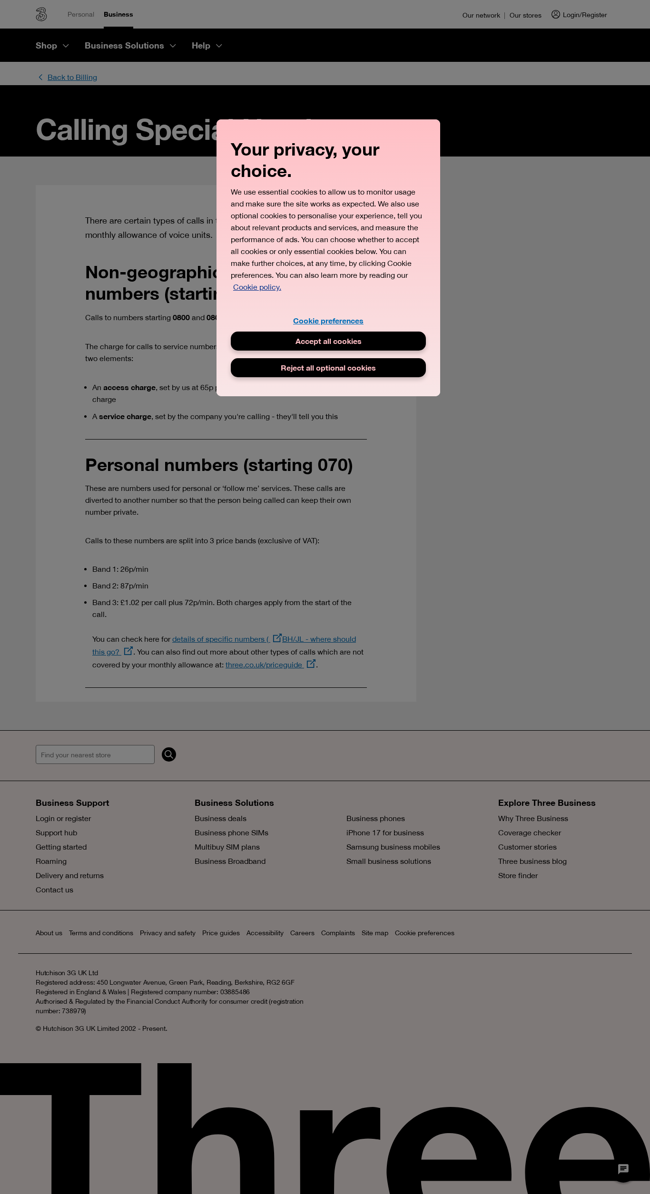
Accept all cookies (328, 340)
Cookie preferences (328, 320)
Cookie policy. (257, 287)
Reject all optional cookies (328, 367)
